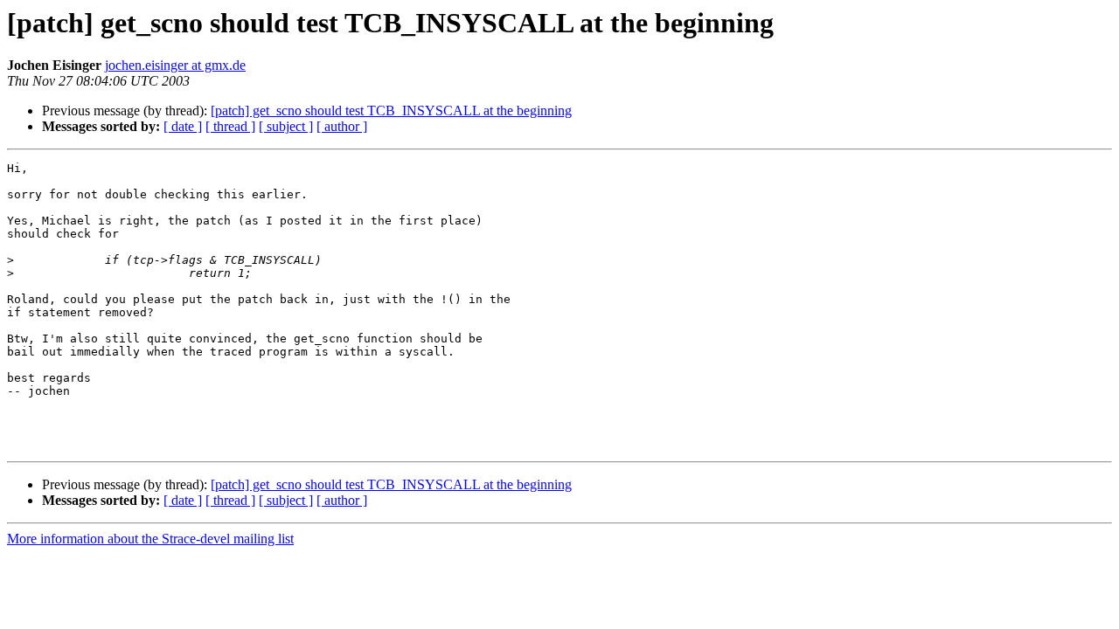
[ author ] (341, 126)
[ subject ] (286, 126)
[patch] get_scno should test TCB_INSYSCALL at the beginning (391, 110)
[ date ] (182, 126)
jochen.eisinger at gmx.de (175, 65)
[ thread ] (230, 126)
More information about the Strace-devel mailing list (150, 538)
